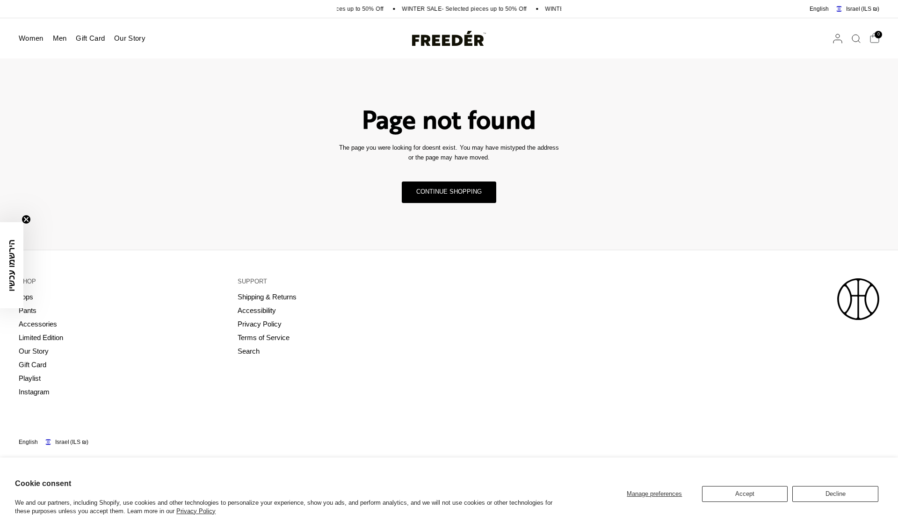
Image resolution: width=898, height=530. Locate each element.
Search (249, 351)
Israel (862, 9)
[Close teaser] (26, 219)
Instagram (34, 392)
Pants (27, 310)
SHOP (27, 281)
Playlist (30, 378)
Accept (744, 493)
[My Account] (837, 38)
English (819, 9)
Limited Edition (41, 337)
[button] (11, 265)
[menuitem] (33, 38)
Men (60, 38)
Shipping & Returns (267, 297)
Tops (26, 297)
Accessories (38, 324)
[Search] (856, 38)
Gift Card (90, 38)
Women (31, 38)
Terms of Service (264, 337)
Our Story (129, 38)
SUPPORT (252, 281)
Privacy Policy (196, 511)
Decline (836, 493)
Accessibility (257, 310)
